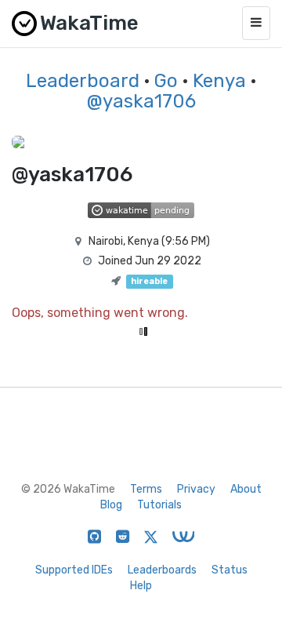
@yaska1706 (141, 101)
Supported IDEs (74, 570)
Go (166, 81)
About (246, 489)
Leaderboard (82, 81)
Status (230, 570)
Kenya (219, 81)
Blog (111, 505)
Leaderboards (162, 570)
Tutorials (159, 505)
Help (141, 585)
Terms (146, 489)
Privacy (196, 489)
